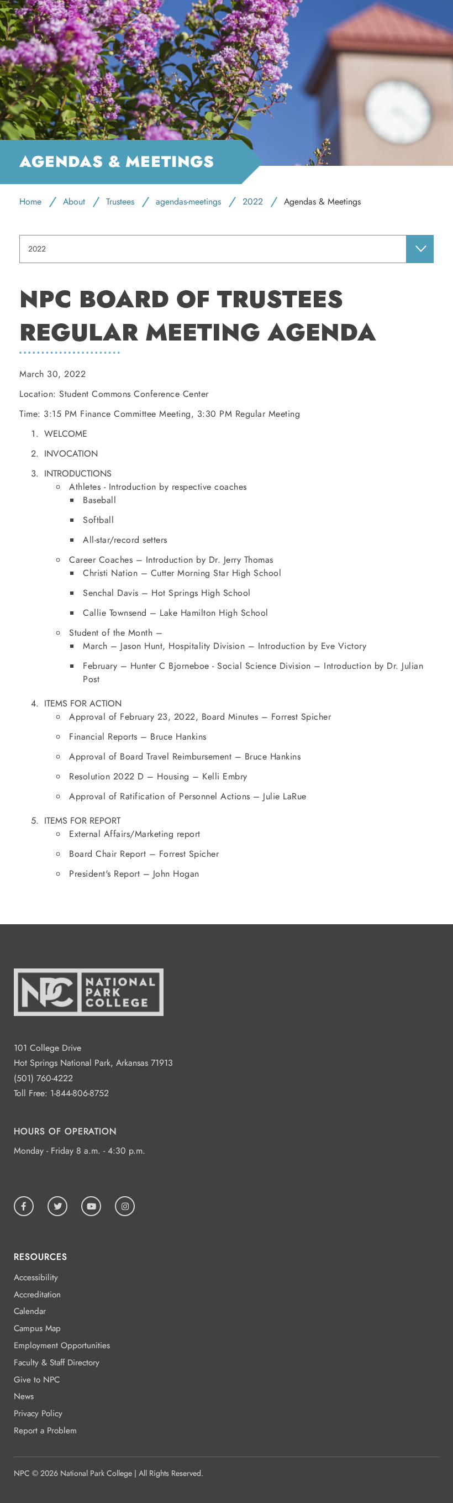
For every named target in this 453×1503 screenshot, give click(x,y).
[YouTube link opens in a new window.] (91, 1206)
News (24, 1396)
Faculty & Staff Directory (56, 1363)
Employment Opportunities (62, 1345)
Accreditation (37, 1295)
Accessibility (36, 1277)
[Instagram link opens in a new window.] (125, 1206)
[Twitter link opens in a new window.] (57, 1206)
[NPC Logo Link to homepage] (89, 1033)
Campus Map (37, 1328)
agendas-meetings (188, 201)
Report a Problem (45, 1431)
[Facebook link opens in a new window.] (24, 1206)
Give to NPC (37, 1380)
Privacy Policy (38, 1413)
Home (30, 201)
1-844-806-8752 (79, 1093)
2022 (253, 201)
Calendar (30, 1311)
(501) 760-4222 (43, 1078)
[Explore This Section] (420, 249)
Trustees (120, 201)
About (74, 201)
